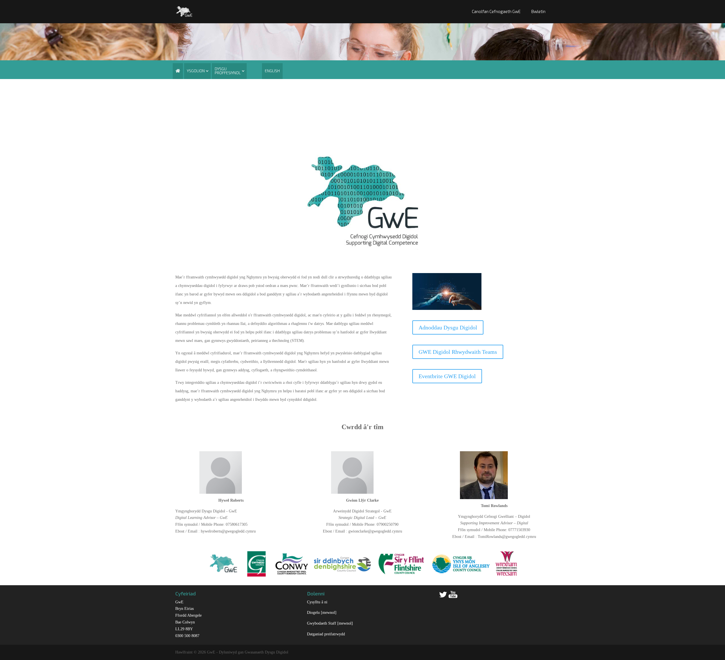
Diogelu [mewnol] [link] (321, 612)
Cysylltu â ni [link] (317, 602)
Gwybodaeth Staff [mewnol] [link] (330, 623)
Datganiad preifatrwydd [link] (326, 634)
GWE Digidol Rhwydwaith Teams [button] (458, 352)
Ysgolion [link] (196, 70)
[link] (184, 10)
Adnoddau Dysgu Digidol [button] (448, 327)
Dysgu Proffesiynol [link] (228, 70)
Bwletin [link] (538, 11)
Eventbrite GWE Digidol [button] (447, 376)
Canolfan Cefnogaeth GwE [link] (496, 11)
